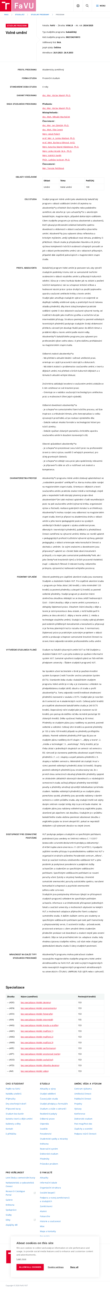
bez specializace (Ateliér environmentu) (39, 1008)
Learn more (21, 1259)
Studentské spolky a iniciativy (54, 1138)
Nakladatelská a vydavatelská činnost (20, 1184)
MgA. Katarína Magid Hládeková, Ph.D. (60, 146)
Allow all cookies (30, 1267)
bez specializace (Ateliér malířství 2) (37, 1036)
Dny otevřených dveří (16, 1103)
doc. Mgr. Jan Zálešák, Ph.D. (55, 125)
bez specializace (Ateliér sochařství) (37, 1059)
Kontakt (9, 1128)
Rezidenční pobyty (48, 1113)
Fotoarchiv (45, 1216)
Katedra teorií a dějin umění (19, 1118)
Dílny (8, 1219)
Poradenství (45, 1133)
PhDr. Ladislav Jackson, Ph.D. (56, 159)
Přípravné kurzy (13, 1108)
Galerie (9, 1199)
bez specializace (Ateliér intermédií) (37, 1019)
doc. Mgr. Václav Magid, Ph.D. (56, 95)
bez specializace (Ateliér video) (35, 1071)
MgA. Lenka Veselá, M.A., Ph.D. (57, 151)
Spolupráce (11, 1209)
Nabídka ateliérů (13, 1093)
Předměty (44, 1158)
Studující (19, 15)
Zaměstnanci (46, 1206)
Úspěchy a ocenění (83, 1128)
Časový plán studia (49, 1098)
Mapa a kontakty (48, 1231)
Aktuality (44, 1177)
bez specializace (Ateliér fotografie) (37, 1014)
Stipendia (44, 1123)
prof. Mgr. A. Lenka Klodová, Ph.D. (58, 138)
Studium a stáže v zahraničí (53, 1108)
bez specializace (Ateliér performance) (38, 1048)
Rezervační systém (49, 1148)
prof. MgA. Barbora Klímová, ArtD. (58, 142)
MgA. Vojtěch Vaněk (51, 155)
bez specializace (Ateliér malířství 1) (37, 1031)
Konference (79, 1113)
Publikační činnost (82, 1098)
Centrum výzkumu (83, 1088)
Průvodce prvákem (49, 1163)
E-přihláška (11, 1133)
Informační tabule (48, 1182)
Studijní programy (40, 15)
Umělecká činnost (82, 1093)
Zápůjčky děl (11, 1224)
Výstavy (78, 1108)
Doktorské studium (49, 1153)
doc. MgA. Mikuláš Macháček (56, 116)
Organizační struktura (50, 1187)
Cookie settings (56, 1267)
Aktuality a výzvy (48, 1088)
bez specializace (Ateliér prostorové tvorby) (40, 1054)
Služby (9, 1214)
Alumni (43, 1211)
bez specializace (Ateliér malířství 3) (37, 1042)
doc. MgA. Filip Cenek (52, 129)
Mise (42, 1226)
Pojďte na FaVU (13, 1088)
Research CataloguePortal (15, 1193)
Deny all (74, 1267)
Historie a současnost (50, 1221)
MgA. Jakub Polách (51, 134)
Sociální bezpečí (47, 1192)
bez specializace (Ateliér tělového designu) (40, 1065)
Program (60, 15)
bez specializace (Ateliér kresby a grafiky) (39, 1025)
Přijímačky (10, 1098)
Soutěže (44, 1128)
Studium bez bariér (15, 1113)
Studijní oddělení (48, 1093)
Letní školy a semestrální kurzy (20, 1177)
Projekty (78, 1103)
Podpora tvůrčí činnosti (85, 1133)
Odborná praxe (47, 1118)
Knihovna (44, 1143)
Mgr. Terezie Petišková (53, 168)
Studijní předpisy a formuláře (54, 1103)
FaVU (6, 15)
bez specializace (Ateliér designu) (36, 1002)
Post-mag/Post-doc (83, 1123)
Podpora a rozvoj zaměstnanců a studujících (54, 1199)
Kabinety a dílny (13, 1123)
